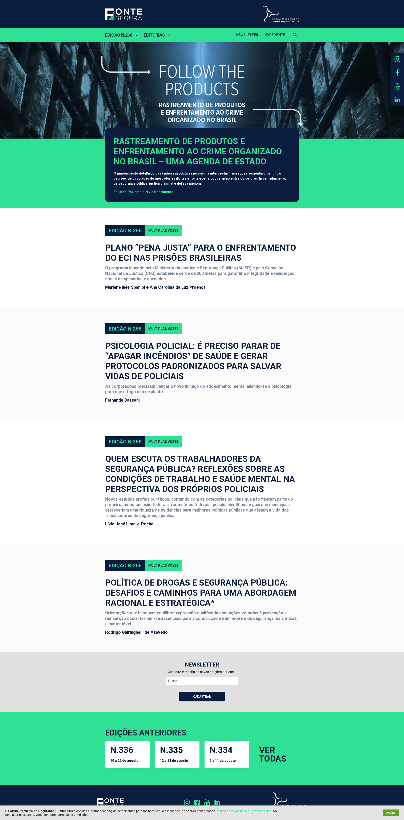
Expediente (275, 35)
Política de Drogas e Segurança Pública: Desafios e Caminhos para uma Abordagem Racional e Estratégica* (200, 593)
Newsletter (247, 35)
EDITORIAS (154, 35)
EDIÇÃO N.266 (118, 35)
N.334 (223, 754)
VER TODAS (272, 754)
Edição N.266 (125, 231)
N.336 (124, 754)
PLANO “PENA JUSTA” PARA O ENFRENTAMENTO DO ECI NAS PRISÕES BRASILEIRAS (200, 253)
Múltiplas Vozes (163, 231)
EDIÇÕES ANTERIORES (145, 732)
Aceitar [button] (391, 812)
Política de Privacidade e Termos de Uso (243, 811)
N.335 (174, 754)
